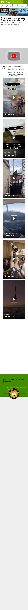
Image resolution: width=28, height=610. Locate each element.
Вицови (17, 6)
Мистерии (12, 6)
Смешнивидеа (2, 7)
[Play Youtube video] (14, 56)
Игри (7, 6)
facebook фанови (13, 380)
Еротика (22, 6)
